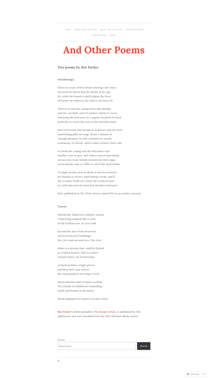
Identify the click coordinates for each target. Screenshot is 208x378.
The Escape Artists (105, 311)
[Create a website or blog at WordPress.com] (59, 361)
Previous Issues (135, 29)
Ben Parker (64, 311)
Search (61, 340)
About (68, 29)
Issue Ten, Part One (86, 29)
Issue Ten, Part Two (111, 29)
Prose (112, 35)
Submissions (99, 35)
